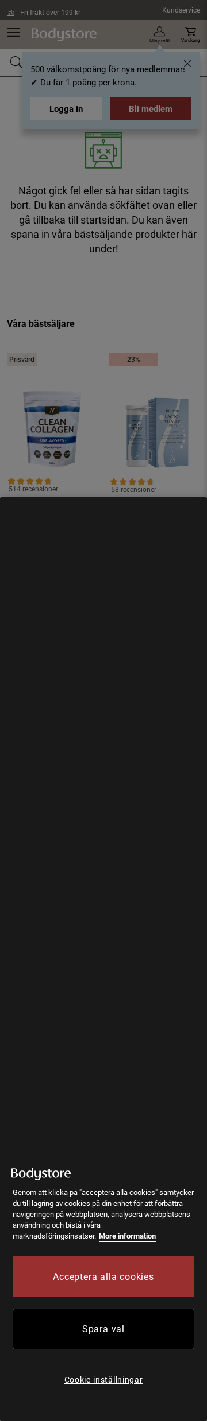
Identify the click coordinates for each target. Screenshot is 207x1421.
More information (127, 1236)
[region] (103, 959)
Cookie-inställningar (103, 1379)
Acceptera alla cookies (103, 1276)
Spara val (103, 1329)
